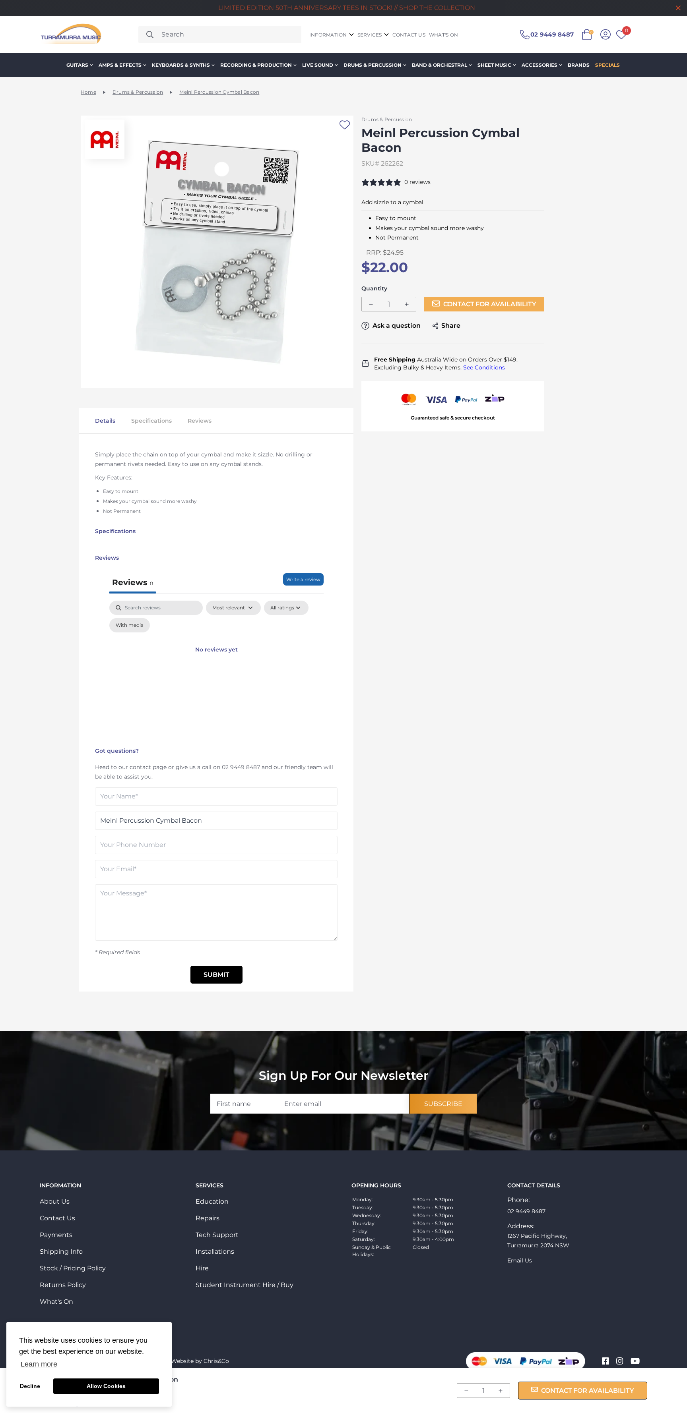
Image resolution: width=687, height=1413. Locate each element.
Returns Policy (63, 1285)
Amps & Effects (120, 65)
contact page (148, 767)
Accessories (539, 65)
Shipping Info (61, 1251)
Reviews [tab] (132, 582)
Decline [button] (30, 1386)
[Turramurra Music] (70, 34)
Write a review (303, 579)
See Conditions (484, 367)
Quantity (374, 288)
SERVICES (369, 35)
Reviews (200, 420)
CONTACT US (408, 35)
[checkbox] (129, 625)
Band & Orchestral (439, 65)
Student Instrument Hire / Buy (244, 1285)
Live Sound (317, 65)
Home (88, 92)
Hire (202, 1268)
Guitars (77, 65)
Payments (56, 1235)
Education (212, 1201)
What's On (56, 1301)
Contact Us (57, 1218)
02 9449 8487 (241, 767)
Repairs (207, 1218)
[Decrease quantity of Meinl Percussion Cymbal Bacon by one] (371, 304)
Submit (216, 974)
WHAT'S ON (443, 35)
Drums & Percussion (373, 65)
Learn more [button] (39, 1364)
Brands (579, 65)
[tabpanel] (216, 672)
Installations (215, 1251)
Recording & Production (256, 65)
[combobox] (219, 34)
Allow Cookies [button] (106, 1386)
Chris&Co (216, 1361)
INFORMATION (328, 35)
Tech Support (217, 1235)
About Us (55, 1201)
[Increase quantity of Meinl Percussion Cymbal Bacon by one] (407, 304)
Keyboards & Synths (181, 65)
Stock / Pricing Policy (73, 1268)
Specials (607, 65)
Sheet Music (494, 65)
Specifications (151, 420)
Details (105, 420)
